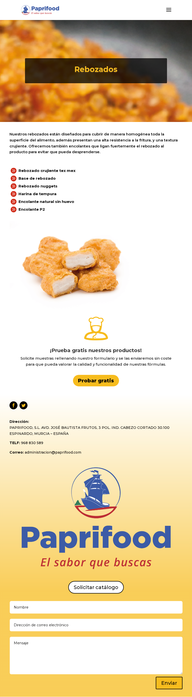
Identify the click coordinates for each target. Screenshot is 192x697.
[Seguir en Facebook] (14, 405)
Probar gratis (96, 381)
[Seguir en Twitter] (24, 405)
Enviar (169, 683)
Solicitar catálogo (96, 587)
